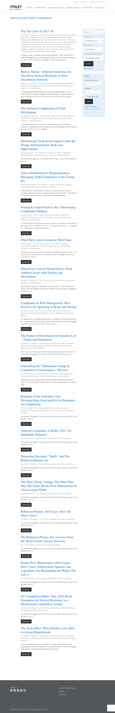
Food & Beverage (48, 44)
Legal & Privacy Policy (66, 688)
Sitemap (61, 691)
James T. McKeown (30, 83)
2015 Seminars (38, 408)
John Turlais (27, 215)
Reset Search (88, 68)
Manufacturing (61, 49)
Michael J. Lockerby (30, 343)
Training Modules (27, 51)
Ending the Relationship (29, 42)
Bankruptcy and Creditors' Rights (60, 37)
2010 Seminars (30, 545)
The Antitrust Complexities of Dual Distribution (43, 110)
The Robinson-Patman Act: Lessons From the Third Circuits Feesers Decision (47, 539)
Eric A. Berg (27, 408)
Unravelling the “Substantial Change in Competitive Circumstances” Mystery (45, 368)
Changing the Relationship (30, 40)
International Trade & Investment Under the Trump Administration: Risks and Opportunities (48, 145)
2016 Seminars (40, 311)
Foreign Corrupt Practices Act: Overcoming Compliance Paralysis (48, 209)
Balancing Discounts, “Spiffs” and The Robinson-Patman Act (45, 458)
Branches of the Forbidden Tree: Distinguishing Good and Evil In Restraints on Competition (48, 400)
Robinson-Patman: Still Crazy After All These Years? (45, 513)
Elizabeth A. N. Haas (30, 116)
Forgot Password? (91, 106)
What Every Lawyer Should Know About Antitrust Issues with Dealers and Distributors (46, 272)
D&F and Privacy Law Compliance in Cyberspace (58, 40)
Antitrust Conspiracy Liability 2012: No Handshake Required (46, 432)
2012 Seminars (41, 438)
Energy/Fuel (43, 42)
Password (88, 88)
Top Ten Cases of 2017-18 (37, 31)
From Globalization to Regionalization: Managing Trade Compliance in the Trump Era (47, 177)
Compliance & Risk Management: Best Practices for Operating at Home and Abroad (48, 305)
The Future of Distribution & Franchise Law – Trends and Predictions (48, 337)
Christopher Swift (29, 185)
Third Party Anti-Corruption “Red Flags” (47, 240)
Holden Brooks (28, 438)
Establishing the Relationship (31, 44)
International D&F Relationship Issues (56, 47)
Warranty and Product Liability (45, 51)
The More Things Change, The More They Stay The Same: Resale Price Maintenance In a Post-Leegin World (49, 486)
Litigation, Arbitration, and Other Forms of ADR (38, 49)
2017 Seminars (40, 153)
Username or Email (91, 80)
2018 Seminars (44, 35)
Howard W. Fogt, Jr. (30, 608)
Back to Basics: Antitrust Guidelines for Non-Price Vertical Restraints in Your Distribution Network (46, 75)
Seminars (70, 49)
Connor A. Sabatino (30, 35)
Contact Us (62, 694)
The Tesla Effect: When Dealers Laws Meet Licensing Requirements (48, 630)
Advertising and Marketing (60, 35)
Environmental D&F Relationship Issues (62, 42)
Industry (59, 44)
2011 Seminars (41, 494)
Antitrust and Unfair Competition (62, 83)
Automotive (43, 37)
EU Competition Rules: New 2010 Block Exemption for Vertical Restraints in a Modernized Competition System (46, 600)
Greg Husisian (28, 153)
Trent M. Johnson (29, 374)
